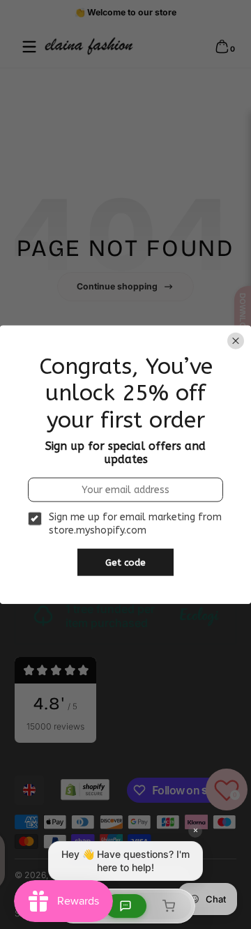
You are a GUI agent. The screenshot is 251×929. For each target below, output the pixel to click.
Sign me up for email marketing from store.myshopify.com (135, 523)
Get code (125, 562)
